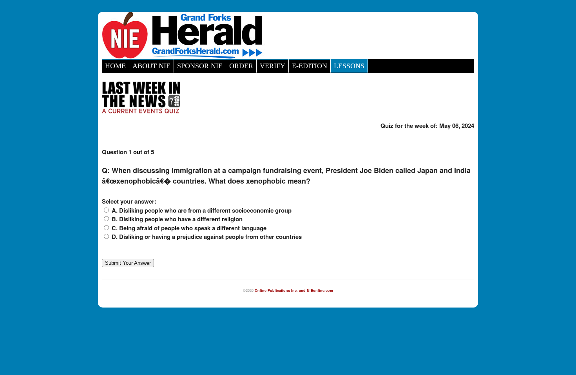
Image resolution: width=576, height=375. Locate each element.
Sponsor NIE (200, 66)
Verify (272, 66)
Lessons (349, 66)
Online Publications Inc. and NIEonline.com (294, 290)
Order (241, 66)
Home (115, 66)
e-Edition (309, 66)
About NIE (151, 66)
